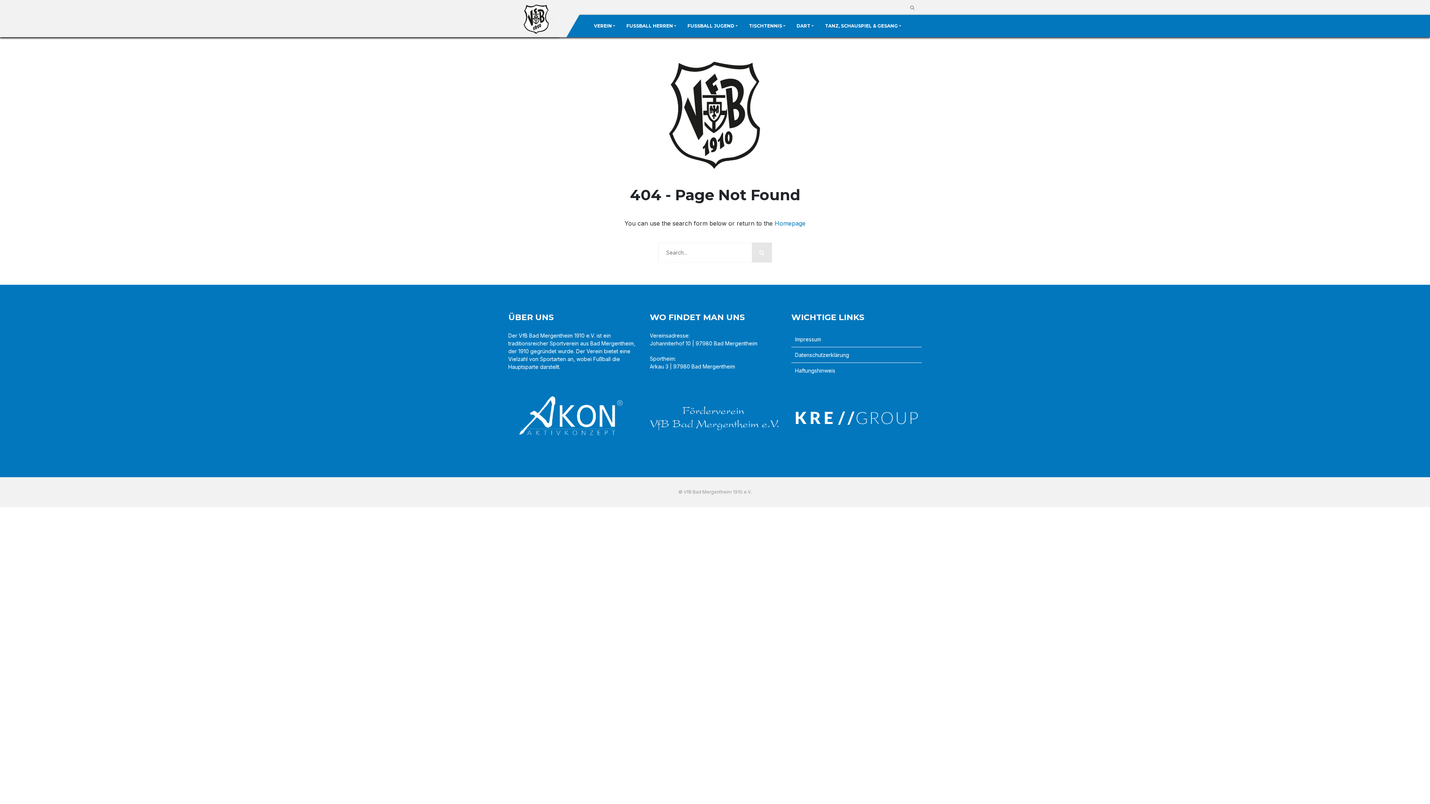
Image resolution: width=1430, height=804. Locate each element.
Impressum (808, 339)
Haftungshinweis (815, 370)
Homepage (790, 223)
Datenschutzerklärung (822, 355)
